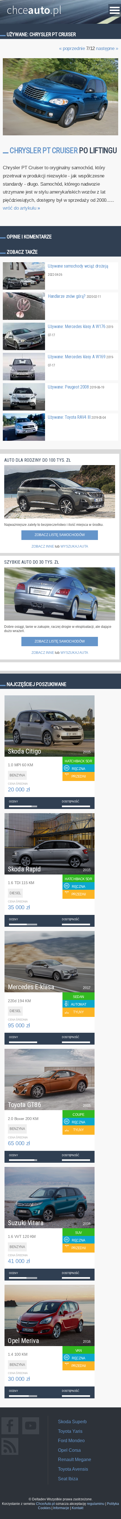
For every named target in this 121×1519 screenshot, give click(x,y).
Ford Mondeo (71, 1440)
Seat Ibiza (68, 1478)
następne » (107, 48)
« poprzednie (72, 48)
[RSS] (10, 1454)
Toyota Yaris (70, 1431)
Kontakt (77, 1508)
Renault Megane (74, 1459)
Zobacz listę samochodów (60, 535)
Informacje (61, 1508)
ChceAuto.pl (45, 1504)
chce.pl (34, 7)
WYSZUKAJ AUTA (74, 546)
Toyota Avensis (73, 1469)
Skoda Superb (72, 1421)
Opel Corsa (69, 1450)
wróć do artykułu (21, 208)
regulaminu (95, 1504)
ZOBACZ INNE (43, 546)
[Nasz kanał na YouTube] (31, 1434)
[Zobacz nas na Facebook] (10, 1434)
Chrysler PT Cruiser (43, 150)
